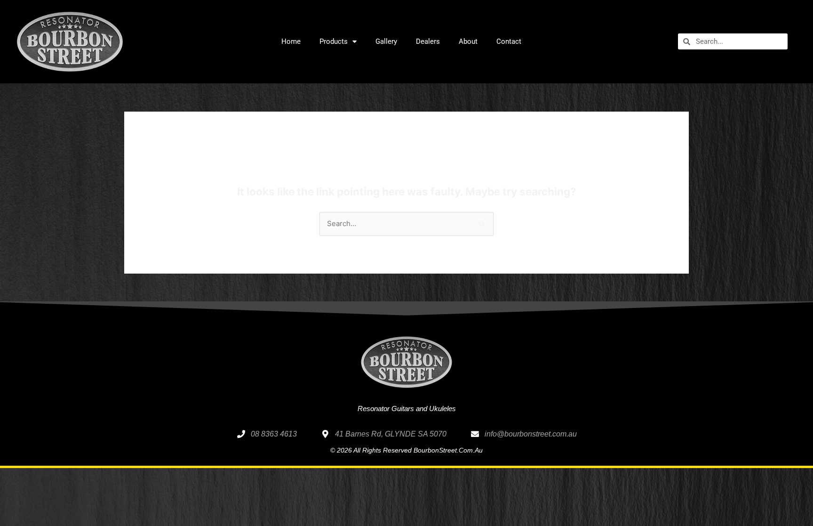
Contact (508, 41)
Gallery (386, 41)
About (468, 41)
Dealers (428, 41)
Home (291, 41)
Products (333, 41)
